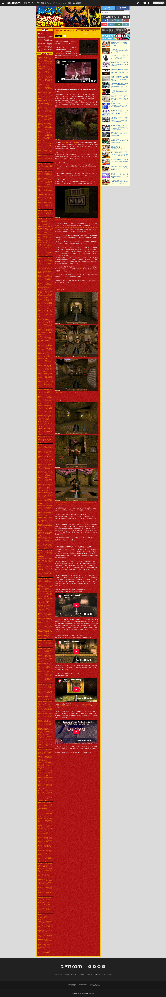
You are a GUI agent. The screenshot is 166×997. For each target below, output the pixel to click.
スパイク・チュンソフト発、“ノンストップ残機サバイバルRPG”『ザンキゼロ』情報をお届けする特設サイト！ (119, 106)
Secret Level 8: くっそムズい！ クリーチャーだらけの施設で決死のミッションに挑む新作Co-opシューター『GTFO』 (45, 431)
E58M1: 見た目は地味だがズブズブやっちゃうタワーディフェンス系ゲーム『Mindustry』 (45, 424)
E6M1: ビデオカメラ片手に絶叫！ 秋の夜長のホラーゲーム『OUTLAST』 (45, 916)
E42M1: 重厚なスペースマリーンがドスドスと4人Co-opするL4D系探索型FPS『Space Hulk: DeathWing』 (45, 581)
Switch (34, 3)
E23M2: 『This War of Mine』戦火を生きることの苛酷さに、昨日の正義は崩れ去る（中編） (45, 730)
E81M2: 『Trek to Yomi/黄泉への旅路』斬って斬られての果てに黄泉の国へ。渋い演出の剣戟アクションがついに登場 (45, 205)
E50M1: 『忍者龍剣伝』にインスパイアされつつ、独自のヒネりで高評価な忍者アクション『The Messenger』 (45, 494)
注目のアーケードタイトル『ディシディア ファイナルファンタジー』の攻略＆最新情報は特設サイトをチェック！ (119, 175)
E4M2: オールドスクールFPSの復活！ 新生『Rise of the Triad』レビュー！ (45, 926)
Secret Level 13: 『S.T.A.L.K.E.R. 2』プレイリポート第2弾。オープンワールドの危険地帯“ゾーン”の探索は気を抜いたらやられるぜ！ (45, 61)
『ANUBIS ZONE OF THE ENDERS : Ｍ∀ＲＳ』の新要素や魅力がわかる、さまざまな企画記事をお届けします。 (119, 85)
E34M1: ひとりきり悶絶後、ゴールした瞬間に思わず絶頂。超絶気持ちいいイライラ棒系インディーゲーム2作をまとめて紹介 (45, 658)
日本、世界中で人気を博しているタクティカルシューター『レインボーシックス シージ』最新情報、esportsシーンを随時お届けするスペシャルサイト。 (115, 120)
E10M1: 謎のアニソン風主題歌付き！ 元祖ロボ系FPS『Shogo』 (45, 870)
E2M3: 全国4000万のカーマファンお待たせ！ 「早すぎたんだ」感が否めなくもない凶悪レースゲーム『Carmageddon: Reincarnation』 (45, 806)
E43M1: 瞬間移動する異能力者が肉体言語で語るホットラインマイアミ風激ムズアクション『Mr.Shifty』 (45, 574)
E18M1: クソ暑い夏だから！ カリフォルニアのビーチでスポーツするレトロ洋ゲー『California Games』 (45, 798)
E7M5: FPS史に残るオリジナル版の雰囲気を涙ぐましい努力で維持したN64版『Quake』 (45, 745)
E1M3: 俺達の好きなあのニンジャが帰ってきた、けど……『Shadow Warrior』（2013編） (45, 910)
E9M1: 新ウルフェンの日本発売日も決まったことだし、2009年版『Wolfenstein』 (45, 875)
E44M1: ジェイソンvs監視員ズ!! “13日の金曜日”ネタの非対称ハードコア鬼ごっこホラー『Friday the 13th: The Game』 (45, 561)
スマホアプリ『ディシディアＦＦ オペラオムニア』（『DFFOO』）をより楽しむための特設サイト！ (119, 112)
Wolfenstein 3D (66, 142)
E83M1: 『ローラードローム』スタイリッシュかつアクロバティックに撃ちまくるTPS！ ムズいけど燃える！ (45, 188)
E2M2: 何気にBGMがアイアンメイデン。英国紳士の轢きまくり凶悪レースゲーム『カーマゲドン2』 (45, 814)
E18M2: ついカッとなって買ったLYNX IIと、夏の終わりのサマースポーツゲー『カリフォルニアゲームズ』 (45, 773)
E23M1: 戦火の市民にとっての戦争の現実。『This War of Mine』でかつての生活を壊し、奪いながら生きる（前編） (45, 737)
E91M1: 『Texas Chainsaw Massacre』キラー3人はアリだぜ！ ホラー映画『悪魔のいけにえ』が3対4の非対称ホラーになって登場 (45, 126)
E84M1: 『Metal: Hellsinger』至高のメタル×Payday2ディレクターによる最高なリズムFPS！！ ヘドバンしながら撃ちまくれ (45, 181)
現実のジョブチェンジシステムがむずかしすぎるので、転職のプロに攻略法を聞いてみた (119, 134)
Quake (58, 290)
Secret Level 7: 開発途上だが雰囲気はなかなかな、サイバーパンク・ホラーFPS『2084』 (45, 501)
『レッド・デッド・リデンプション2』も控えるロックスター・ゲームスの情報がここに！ (119, 91)
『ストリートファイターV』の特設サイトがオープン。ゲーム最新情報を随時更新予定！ (119, 168)
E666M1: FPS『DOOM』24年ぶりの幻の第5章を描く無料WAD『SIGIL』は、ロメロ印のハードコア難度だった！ (45, 473)
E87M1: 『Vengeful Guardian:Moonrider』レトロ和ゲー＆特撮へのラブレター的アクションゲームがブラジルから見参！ (45, 158)
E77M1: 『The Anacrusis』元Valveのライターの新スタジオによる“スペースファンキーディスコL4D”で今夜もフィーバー (45, 245)
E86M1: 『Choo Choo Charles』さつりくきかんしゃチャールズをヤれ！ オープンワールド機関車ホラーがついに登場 (45, 166)
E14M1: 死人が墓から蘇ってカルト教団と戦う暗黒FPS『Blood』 (45, 847)
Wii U (111, 25)
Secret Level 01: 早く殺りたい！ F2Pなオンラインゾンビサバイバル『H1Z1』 (45, 792)
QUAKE (58, 53)
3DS (125, 21)
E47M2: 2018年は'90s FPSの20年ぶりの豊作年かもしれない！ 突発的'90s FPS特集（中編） (45, 533)
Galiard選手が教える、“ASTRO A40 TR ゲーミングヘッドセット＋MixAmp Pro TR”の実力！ (119, 57)
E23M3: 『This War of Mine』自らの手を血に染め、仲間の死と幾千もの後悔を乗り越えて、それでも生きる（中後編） (45, 723)
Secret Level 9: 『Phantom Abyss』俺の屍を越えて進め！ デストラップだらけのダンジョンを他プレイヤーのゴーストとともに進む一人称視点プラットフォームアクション (45, 313)
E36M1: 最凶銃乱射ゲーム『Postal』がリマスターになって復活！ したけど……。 (45, 632)
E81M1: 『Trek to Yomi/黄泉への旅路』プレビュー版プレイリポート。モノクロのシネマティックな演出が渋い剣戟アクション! (45, 213)
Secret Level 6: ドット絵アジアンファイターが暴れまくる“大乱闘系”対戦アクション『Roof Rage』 (45, 520)
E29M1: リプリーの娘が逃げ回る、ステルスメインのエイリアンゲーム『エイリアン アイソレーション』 (45, 692)
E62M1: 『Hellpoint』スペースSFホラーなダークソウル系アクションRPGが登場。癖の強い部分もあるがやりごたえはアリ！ (45, 384)
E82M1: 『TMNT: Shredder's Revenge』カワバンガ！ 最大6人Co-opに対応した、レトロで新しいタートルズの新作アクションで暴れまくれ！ (45, 196)
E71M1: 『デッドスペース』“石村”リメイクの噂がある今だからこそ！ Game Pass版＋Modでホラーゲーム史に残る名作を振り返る (45, 294)
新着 (25, 3)
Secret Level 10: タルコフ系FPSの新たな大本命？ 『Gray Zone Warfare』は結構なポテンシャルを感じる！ (45, 102)
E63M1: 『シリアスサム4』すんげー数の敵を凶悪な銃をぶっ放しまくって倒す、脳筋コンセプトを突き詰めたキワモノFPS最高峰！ (45, 368)
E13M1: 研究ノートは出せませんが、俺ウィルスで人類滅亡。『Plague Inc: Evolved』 (45, 852)
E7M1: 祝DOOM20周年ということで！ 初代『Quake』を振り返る (45, 904)
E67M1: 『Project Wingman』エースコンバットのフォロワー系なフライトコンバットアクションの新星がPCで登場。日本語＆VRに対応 (45, 338)
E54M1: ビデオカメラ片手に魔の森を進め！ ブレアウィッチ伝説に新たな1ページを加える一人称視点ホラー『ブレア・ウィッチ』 (45, 459)
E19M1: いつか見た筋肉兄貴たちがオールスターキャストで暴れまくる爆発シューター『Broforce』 (45, 786)
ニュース (64, 3)
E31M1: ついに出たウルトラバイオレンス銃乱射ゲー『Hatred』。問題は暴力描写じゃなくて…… (45, 680)
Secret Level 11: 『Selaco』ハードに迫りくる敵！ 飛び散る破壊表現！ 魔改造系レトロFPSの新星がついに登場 (45, 87)
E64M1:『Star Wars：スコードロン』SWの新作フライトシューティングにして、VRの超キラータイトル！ (45, 361)
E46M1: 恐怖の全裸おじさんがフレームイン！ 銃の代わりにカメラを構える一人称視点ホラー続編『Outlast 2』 (45, 546)
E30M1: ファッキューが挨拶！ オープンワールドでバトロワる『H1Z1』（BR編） (45, 686)
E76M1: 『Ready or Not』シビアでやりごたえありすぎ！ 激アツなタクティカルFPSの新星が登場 (45, 253)
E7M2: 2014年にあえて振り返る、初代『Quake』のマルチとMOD (45, 899)
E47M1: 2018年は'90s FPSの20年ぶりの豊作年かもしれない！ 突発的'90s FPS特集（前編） (45, 539)
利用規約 (81, 974)
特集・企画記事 (76, 3)
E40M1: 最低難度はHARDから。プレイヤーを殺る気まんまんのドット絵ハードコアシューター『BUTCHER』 (45, 594)
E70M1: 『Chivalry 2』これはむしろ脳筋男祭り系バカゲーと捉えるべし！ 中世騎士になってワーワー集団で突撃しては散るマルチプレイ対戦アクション (45, 303)
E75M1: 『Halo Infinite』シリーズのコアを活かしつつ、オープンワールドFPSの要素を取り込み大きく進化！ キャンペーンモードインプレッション (45, 261)
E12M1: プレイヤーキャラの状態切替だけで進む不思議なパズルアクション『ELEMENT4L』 (45, 859)
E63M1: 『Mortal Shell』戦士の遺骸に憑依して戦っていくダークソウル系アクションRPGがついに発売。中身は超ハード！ (45, 376)
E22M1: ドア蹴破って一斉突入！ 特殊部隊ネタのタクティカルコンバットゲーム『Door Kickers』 (45, 758)
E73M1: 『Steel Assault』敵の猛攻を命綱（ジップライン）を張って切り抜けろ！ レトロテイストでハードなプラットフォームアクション (45, 278)
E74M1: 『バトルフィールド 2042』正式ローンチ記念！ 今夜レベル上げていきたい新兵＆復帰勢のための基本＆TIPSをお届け (45, 270)
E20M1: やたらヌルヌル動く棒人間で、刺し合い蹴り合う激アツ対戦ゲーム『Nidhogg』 (45, 779)
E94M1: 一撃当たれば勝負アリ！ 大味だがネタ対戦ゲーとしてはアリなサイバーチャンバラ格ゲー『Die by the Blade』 (45, 95)
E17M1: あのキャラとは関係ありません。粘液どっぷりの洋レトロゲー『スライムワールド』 (45, 821)
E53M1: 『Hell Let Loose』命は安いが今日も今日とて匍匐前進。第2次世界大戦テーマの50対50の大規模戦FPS (45, 466)
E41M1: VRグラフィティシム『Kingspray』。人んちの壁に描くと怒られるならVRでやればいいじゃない (45, 587)
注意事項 (89, 974)
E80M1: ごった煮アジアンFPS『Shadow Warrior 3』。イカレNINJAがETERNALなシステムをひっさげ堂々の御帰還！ (45, 221)
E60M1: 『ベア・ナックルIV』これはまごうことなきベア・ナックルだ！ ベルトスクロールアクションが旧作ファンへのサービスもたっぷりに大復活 (45, 400)
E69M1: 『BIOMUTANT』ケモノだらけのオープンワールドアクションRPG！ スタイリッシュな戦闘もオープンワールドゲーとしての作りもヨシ (45, 323)
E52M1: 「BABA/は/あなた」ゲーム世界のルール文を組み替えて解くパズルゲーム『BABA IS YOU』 (45, 480)
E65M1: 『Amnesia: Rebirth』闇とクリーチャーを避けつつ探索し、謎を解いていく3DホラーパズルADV (45, 354)
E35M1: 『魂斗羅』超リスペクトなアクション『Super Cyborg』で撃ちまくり (45, 637)
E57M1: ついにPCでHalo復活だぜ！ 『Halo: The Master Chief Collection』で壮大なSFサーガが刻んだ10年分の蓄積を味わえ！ (45, 439)
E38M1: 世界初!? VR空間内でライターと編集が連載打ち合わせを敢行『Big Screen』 (45, 615)
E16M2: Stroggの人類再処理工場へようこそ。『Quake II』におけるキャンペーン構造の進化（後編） (45, 827)
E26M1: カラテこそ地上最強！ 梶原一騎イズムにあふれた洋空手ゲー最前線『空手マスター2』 (45, 709)
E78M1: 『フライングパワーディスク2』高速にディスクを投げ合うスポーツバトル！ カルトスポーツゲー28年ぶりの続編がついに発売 (45, 237)
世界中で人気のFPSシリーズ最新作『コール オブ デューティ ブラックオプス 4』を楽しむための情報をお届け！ (120, 72)
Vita (118, 21)
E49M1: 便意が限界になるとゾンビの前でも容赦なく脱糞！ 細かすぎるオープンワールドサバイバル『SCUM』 (45, 508)
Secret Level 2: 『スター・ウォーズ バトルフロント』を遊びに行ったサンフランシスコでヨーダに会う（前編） (45, 651)
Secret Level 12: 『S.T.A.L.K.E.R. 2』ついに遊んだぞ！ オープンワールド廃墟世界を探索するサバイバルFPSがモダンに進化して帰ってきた (45, 78)
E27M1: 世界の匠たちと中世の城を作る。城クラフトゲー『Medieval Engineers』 (45, 703)
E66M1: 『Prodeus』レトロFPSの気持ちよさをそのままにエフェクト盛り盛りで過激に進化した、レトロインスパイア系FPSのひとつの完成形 (45, 346)
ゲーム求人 (56, 3)
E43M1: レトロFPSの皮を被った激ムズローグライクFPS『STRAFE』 (45, 568)
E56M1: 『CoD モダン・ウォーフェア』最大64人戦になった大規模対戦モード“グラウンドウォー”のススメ (45, 447)
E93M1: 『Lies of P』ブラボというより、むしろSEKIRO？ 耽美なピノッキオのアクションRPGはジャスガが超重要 (45, 110)
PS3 (111, 21)
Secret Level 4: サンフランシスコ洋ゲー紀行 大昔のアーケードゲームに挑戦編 (45, 626)
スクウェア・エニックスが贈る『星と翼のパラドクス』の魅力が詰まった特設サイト (119, 64)
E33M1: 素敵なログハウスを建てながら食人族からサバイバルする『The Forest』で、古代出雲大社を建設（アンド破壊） (45, 666)
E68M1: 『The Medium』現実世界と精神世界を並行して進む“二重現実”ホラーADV (45, 331)
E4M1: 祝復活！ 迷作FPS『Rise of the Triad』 (45, 931)
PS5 (29, 3)
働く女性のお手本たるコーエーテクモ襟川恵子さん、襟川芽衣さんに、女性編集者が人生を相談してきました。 (119, 148)
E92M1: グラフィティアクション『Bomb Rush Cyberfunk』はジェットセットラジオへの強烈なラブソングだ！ (45, 118)
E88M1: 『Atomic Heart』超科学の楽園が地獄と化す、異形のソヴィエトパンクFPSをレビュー (45, 151)
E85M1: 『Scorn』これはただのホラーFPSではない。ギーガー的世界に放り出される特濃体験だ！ (45, 174)
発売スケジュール (46, 3)
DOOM (75, 49)
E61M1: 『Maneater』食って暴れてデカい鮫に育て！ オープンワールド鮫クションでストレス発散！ (45, 392)
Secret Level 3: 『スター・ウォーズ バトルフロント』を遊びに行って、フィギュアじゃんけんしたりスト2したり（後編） (45, 643)
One (118, 25)
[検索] (127, 12)
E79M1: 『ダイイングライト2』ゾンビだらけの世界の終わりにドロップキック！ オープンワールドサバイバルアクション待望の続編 (45, 229)
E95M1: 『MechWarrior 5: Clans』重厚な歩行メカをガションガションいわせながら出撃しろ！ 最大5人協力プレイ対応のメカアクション (45, 69)
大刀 (66, 175)
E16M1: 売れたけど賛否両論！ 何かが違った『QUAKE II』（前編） (44, 833)
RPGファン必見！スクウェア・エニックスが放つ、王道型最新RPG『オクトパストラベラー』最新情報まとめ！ (119, 99)
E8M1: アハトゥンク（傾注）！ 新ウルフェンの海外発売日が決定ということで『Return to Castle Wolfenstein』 (45, 882)
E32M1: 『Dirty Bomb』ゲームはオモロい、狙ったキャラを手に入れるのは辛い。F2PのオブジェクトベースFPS (45, 673)
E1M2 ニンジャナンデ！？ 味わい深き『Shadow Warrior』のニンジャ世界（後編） (45, 946)
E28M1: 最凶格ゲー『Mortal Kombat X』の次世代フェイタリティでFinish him (45, 698)
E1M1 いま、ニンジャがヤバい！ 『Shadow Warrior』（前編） (45, 952)
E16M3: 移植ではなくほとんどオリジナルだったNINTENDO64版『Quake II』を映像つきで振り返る (45, 752)
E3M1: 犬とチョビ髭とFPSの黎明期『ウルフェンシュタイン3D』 (45, 935)
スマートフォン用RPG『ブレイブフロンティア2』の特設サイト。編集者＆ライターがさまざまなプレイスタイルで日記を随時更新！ (119, 128)
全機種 (126, 17)
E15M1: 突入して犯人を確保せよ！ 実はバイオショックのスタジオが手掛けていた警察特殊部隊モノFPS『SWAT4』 (45, 840)
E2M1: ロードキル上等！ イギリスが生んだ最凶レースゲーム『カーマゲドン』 (45, 940)
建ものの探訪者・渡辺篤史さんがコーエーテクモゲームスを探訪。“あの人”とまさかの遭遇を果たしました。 (119, 154)
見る (64, 36)
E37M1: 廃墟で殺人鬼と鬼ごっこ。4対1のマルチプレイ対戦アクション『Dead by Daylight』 (45, 620)
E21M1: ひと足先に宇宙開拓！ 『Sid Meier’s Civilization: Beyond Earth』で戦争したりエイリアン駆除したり (45, 765)
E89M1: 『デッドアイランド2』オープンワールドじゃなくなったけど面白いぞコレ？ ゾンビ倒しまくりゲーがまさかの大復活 (45, 143)
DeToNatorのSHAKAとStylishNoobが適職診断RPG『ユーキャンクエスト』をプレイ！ (119, 44)
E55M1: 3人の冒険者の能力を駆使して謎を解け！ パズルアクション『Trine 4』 (45, 453)
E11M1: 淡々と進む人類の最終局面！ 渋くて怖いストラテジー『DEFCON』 (45, 865)
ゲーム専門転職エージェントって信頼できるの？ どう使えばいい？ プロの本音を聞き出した (119, 140)
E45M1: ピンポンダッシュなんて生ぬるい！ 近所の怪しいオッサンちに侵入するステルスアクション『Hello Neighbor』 (45, 553)
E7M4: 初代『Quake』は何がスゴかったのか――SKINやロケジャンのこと (45, 889)
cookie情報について (100, 974)
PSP (125, 25)
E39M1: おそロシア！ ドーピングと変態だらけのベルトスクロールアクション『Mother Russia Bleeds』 (45, 601)
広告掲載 (109, 974)
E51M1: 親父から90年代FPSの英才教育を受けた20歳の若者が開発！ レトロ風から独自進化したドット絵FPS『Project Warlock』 (45, 487)
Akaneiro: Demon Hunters (80, 164)
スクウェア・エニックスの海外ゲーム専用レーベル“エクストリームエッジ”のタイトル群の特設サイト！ (119, 181)
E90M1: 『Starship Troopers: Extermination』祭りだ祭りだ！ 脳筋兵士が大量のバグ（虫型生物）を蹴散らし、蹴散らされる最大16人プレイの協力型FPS (45, 135)
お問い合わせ (58, 974)
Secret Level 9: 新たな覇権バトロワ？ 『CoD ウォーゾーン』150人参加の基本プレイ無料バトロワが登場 (45, 417)
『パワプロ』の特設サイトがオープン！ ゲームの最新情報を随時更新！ (119, 160)
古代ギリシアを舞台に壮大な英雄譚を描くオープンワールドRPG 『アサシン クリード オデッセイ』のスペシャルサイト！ (119, 78)
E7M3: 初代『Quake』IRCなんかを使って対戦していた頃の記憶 (45, 894)
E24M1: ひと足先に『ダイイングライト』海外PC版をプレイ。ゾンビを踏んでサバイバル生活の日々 (45, 715)
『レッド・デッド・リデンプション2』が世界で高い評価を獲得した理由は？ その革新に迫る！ (119, 50)
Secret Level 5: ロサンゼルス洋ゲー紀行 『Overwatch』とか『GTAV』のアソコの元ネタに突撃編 (45, 608)
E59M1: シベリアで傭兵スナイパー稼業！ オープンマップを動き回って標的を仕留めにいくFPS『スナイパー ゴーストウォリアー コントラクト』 (45, 409)
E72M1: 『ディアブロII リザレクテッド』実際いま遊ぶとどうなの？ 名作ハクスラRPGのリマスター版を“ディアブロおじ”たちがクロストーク (45, 286)
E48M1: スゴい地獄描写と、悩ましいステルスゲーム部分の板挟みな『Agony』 (45, 514)
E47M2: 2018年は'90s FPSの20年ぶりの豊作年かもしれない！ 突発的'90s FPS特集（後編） (45, 526)
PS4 (38, 3)
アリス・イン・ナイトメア (63, 164)
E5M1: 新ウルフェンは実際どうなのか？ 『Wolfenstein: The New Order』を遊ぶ (45, 921)
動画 (69, 3)
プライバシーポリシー (70, 974)
